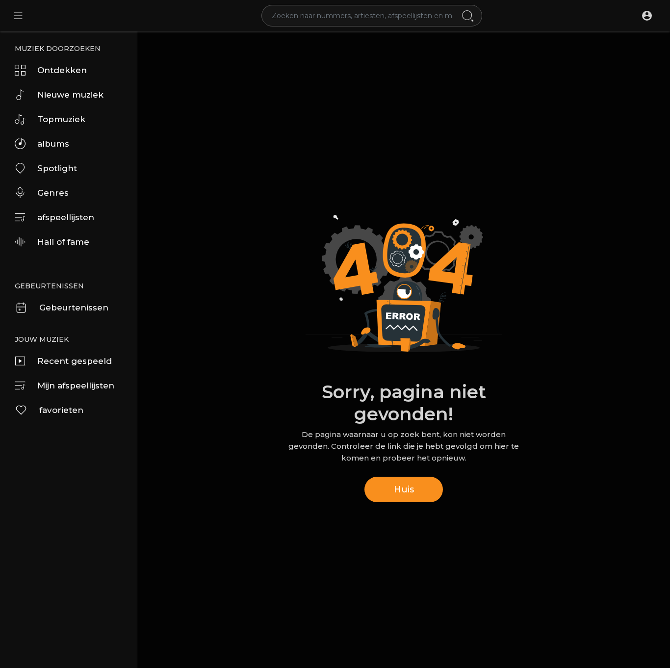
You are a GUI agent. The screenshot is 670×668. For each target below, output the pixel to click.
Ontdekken (62, 70)
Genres (53, 193)
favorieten (61, 410)
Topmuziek (61, 119)
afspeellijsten (65, 217)
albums (53, 144)
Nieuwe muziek (70, 95)
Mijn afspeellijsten (75, 385)
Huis (404, 489)
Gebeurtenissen (73, 307)
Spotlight (57, 168)
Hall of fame (63, 242)
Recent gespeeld (74, 361)
